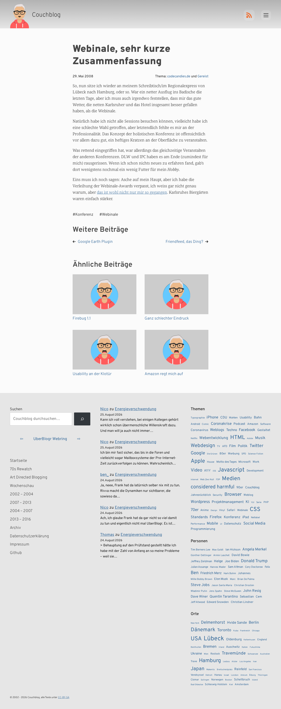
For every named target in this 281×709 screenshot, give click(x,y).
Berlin (254, 622)
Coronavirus (199, 430)
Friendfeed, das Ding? (184, 241)
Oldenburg (234, 639)
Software (265, 424)
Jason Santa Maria (221, 585)
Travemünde (234, 653)
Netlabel (255, 517)
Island (255, 680)
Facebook (247, 429)
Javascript (231, 470)
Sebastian (247, 597)
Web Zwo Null (207, 479)
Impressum (19, 544)
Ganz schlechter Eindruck (167, 318)
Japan (197, 669)
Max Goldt (217, 549)
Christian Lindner (242, 602)
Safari (231, 510)
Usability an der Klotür (92, 374)
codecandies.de (178, 76)
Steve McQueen (232, 591)
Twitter (256, 446)
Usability (246, 418)
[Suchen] (82, 418)
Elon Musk (221, 579)
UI (221, 524)
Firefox (216, 517)
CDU (223, 418)
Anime (204, 510)
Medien (231, 478)
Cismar (195, 679)
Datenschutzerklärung (29, 536)
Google (198, 453)
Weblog (248, 495)
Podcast (239, 424)
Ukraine (196, 654)
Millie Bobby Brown (201, 579)
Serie (258, 502)
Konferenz (232, 517)
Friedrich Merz (211, 573)
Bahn (258, 418)
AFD (224, 446)
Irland (221, 647)
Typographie (198, 417)
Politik (242, 446)
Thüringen (263, 675)
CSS (255, 509)
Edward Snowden (218, 602)
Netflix (194, 438)
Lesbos (226, 661)
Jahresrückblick (201, 495)
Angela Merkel (254, 549)
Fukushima (255, 647)
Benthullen (196, 647)
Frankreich (245, 630)
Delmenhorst (213, 622)
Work (256, 462)
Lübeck (214, 639)
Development (255, 471)
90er (239, 487)
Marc (233, 579)
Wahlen (233, 417)
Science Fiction (255, 453)
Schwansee (253, 654)
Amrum (243, 675)
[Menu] (266, 15)
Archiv (15, 527)
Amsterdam (242, 684)
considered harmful (213, 487)
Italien (245, 647)
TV (218, 446)
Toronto (224, 630)
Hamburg (210, 660)
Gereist (202, 76)
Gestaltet (263, 430)
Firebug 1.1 (82, 318)
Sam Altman (235, 567)
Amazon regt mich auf (164, 374)
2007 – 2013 (20, 502)
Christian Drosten (244, 585)
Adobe (250, 438)
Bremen (210, 646)
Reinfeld (240, 669)
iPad (245, 517)
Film (232, 446)
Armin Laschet (221, 555)
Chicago (256, 630)
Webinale (242, 510)
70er (195, 509)
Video (196, 470)
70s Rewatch (21, 469)
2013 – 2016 (20, 519)
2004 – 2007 (21, 511)
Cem (259, 597)
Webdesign (203, 446)
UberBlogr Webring (50, 439)
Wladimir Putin (199, 591)
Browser (233, 495)
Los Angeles (245, 661)
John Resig (252, 591)
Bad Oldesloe (197, 684)
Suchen (16, 409)
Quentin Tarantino (224, 596)
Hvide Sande (237, 623)
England (262, 639)
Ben (195, 573)
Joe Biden (232, 561)
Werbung (233, 453)
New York (195, 623)
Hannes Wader (218, 567)
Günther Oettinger (201, 555)
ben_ (104, 474)
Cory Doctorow (254, 567)
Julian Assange (199, 567)
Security (217, 495)
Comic (205, 424)
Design (214, 510)
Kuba (235, 630)
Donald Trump (254, 561)
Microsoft (244, 462)
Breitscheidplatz (224, 669)
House (210, 462)
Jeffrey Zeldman (201, 561)
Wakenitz (210, 669)
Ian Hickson (232, 549)
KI (247, 502)
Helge (218, 561)
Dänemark (203, 630)
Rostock (215, 654)
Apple (198, 461)
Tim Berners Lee (200, 549)
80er (222, 453)
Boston (228, 680)
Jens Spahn (215, 591)
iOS (214, 471)
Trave (194, 661)
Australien (265, 654)
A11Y (207, 471)
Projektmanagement (228, 502)
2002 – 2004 (21, 494)
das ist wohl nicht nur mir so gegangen (132, 192)
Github (22, 553)
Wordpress (200, 502)
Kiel (231, 684)
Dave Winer (199, 596)
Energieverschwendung (135, 409)
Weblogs (217, 430)
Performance (198, 523)
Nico (104, 409)
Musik (260, 438)
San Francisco (255, 669)
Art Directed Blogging (28, 477)
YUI (252, 502)
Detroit (209, 675)
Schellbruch (242, 680)
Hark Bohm (230, 573)
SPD (244, 453)
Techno (231, 430)
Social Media (254, 523)
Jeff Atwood (198, 602)
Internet (194, 479)
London (234, 675)
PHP (266, 502)
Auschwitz (233, 647)
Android (195, 424)
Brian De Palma (245, 579)
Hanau (218, 675)
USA (196, 639)
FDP (218, 479)
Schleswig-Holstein (216, 684)
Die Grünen (212, 454)
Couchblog (252, 488)
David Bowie (240, 555)
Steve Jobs (200, 585)
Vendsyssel (197, 675)
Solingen (205, 680)
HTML (237, 437)
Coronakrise (221, 423)
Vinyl (222, 510)
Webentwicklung (213, 438)
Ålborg (252, 675)
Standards (199, 517)
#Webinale (108, 214)
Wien (206, 654)
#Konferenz (83, 214)
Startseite (18, 460)
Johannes (244, 573)
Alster (234, 661)
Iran (255, 661)
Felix (267, 567)
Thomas (107, 534)
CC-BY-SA (63, 697)
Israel (226, 675)
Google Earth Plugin (95, 241)
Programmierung (203, 529)
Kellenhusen (249, 639)
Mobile (212, 523)
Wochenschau (22, 485)
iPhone (212, 417)
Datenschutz (232, 524)
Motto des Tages (226, 462)
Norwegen (217, 679)
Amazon (252, 424)
